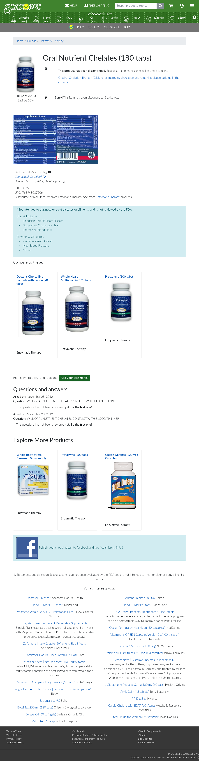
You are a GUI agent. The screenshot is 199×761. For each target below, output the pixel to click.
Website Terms (14, 735)
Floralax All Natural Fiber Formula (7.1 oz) (51, 655)
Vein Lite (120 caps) (44, 721)
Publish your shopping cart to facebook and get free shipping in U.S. (81, 547)
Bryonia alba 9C (50, 700)
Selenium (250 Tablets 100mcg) (136, 646)
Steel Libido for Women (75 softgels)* (135, 717)
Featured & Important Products (88, 739)
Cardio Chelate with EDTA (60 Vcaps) (131, 705)
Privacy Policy (13, 739)
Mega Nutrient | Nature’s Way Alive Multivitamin (54, 662)
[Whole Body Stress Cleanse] (33, 490)
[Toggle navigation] (192, 5)
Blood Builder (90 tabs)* (137, 605)
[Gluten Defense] (121, 490)
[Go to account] (181, 5)
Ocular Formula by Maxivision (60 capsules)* (137, 627)
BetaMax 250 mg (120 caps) (35, 707)
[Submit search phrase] (160, 6)
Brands (31, 41)
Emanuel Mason (29, 172)
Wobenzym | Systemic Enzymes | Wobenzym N (144, 660)
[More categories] (194, 17)
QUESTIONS (112, 27)
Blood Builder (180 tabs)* (47, 605)
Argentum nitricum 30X (140, 598)
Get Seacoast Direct (99, 14)
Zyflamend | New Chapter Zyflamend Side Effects (54, 643)
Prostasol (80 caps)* (38, 598)
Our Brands (78, 731)
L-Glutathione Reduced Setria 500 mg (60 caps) (134, 684)
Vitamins (142, 735)
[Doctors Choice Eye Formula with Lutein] (33, 315)
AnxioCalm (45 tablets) (134, 691)
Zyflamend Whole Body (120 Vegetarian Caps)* (45, 612)
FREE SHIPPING (98, 5)
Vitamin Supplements (149, 731)
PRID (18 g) (139, 698)
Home (19, 41)
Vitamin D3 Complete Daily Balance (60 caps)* (46, 682)
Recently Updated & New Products (90, 735)
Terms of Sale (13, 731)
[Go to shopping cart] (171, 5)
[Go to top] (71, 28)
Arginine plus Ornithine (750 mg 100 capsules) (134, 653)
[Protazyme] (121, 315)
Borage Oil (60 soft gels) (40, 714)
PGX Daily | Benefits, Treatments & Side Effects (144, 612)
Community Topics (82, 742)
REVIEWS (94, 27)
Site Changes (145, 739)
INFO (80, 27)
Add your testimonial (74, 377)
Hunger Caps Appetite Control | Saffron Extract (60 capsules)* (52, 689)
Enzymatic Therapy (52, 41)
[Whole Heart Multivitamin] (77, 315)
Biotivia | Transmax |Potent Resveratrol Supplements (54, 623)
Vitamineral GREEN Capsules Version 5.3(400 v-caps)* (144, 634)
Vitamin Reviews (147, 742)
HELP (73, 5)
